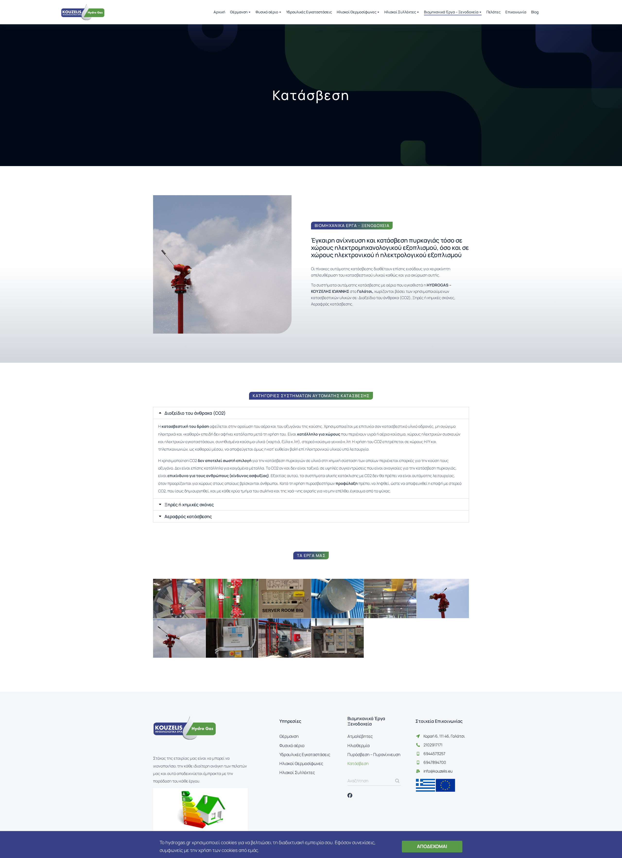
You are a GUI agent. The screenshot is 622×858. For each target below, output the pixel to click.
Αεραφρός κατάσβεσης (188, 516)
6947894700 (434, 762)
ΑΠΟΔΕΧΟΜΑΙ (432, 846)
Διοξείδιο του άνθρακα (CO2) (195, 413)
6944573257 (434, 753)
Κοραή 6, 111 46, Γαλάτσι (444, 736)
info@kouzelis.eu (437, 771)
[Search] (397, 780)
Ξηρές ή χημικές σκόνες (189, 504)
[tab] (311, 413)
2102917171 (432, 745)
